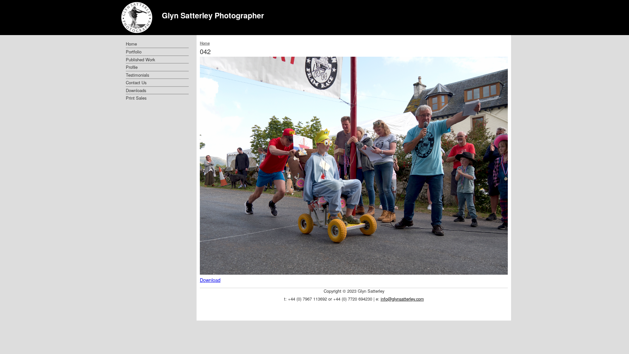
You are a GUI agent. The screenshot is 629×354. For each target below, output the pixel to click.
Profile (132, 67)
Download (210, 279)
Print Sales (136, 98)
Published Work (140, 59)
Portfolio (134, 52)
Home (205, 43)
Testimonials (137, 75)
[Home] (136, 17)
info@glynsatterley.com (402, 299)
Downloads (136, 90)
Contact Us (136, 82)
